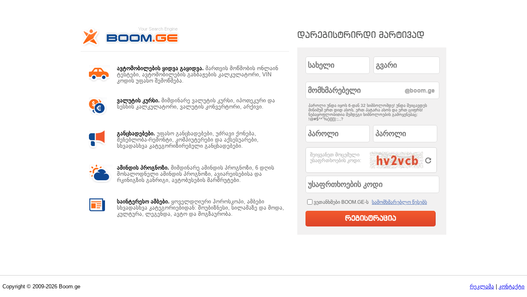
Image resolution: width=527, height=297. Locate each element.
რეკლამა (482, 286)
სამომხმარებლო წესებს (399, 202)
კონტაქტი (512, 286)
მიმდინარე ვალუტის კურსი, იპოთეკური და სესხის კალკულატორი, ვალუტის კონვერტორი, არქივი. (196, 103)
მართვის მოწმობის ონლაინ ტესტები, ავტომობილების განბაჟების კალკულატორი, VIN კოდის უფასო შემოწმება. (197, 74)
